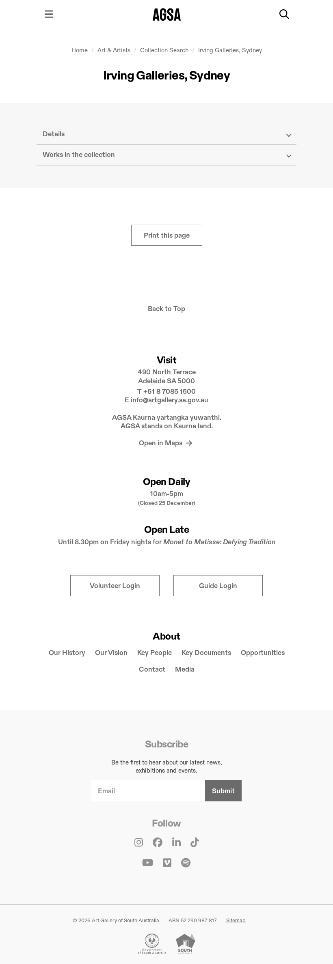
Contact (152, 669)
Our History (67, 652)
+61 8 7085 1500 (169, 391)
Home (79, 50)
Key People (154, 652)
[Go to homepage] (167, 14)
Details (54, 134)
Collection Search (165, 50)
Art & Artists (114, 50)
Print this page (167, 235)
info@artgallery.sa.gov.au (169, 400)
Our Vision (111, 652)
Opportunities (263, 652)
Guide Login (218, 586)
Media (185, 669)
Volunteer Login (115, 586)
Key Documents (206, 652)
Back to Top (166, 309)
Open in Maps (161, 443)
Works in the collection (79, 154)
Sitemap (236, 920)
